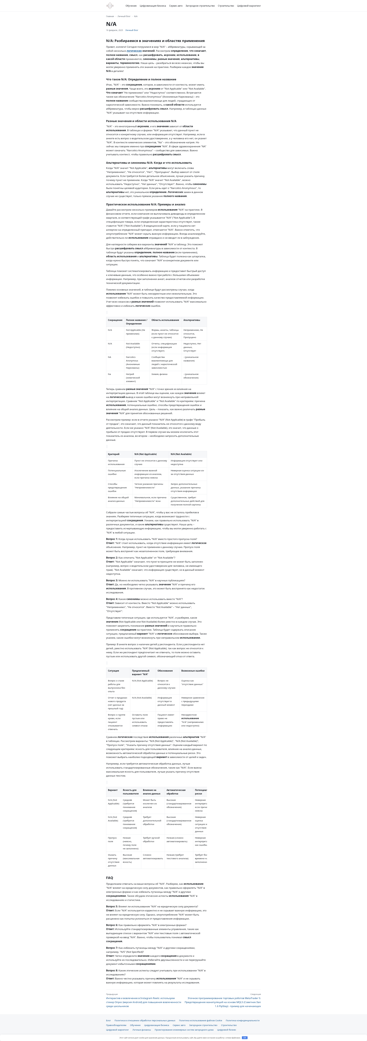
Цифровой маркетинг (249, 5)
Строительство (226, 5)
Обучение (131, 5)
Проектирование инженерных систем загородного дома (184, 1029)
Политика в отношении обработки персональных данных (145, 1020)
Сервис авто (175, 5)
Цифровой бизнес (226, 1029)
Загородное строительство (200, 5)
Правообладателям (116, 1025)
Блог (108, 1020)
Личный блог (124, 16)
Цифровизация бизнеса (153, 5)
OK (244, 1038)
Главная (110, 16)
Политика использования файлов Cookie (200, 1020)
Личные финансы (141, 1029)
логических (134, 50)
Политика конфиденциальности (243, 1020)
